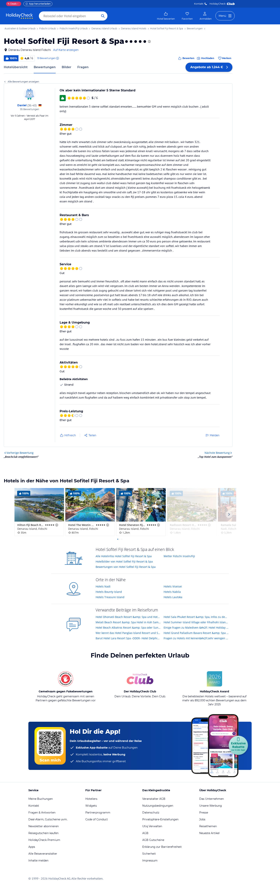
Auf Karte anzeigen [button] (65, 50)
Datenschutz (150, 812)
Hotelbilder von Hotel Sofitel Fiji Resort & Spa (124, 561)
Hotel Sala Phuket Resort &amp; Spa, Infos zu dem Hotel (196, 617)
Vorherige (20, 453)
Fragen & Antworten (41, 812)
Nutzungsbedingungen (157, 805)
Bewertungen (45, 67)
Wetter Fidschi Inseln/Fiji (179, 556)
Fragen (83, 67)
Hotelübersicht (16, 67)
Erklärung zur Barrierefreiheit (162, 847)
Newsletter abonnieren (43, 826)
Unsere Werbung (210, 805)
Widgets (91, 805)
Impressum (150, 860)
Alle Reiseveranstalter (42, 853)
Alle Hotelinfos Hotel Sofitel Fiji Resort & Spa (124, 556)
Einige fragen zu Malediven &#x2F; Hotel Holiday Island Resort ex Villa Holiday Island (196, 627)
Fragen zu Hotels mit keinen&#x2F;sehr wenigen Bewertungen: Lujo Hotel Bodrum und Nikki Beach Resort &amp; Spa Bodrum (196, 638)
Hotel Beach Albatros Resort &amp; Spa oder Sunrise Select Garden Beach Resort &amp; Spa (128, 627)
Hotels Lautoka (173, 597)
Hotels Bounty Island (109, 592)
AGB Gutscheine (153, 840)
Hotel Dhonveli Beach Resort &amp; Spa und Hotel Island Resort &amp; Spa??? (128, 617)
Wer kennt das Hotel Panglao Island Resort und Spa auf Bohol (128, 633)
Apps (31, 847)
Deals (12, 3)
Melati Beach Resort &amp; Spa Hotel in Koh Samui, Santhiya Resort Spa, (128, 622)
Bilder (66, 67)
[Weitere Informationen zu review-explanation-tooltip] (57, 58)
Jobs (202, 819)
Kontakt (198, 3)
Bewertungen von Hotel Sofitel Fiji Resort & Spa (126, 567)
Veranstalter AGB (153, 799)
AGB (145, 833)
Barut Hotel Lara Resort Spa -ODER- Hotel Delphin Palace (128, 638)
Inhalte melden (38, 860)
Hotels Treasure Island (110, 597)
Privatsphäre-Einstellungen (160, 819)
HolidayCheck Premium (44, 840)
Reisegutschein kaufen (43, 833)
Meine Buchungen (40, 799)
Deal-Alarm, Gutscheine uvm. (47, 819)
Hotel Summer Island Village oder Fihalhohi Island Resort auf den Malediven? (196, 622)
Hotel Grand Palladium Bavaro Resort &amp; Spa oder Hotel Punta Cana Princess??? (196, 633)
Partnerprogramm (97, 812)
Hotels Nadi (103, 586)
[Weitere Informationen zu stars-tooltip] (149, 41)
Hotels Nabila (172, 592)
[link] (166, 16)
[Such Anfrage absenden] (102, 16)
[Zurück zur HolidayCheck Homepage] (19, 16)
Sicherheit (149, 853)
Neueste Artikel (209, 833)
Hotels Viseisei (173, 586)
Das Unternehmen (211, 799)
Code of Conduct (96, 819)
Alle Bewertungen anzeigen (23, 81)
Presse (203, 812)
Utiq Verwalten (152, 826)
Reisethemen (208, 826)
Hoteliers (91, 799)
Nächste (217, 453)
